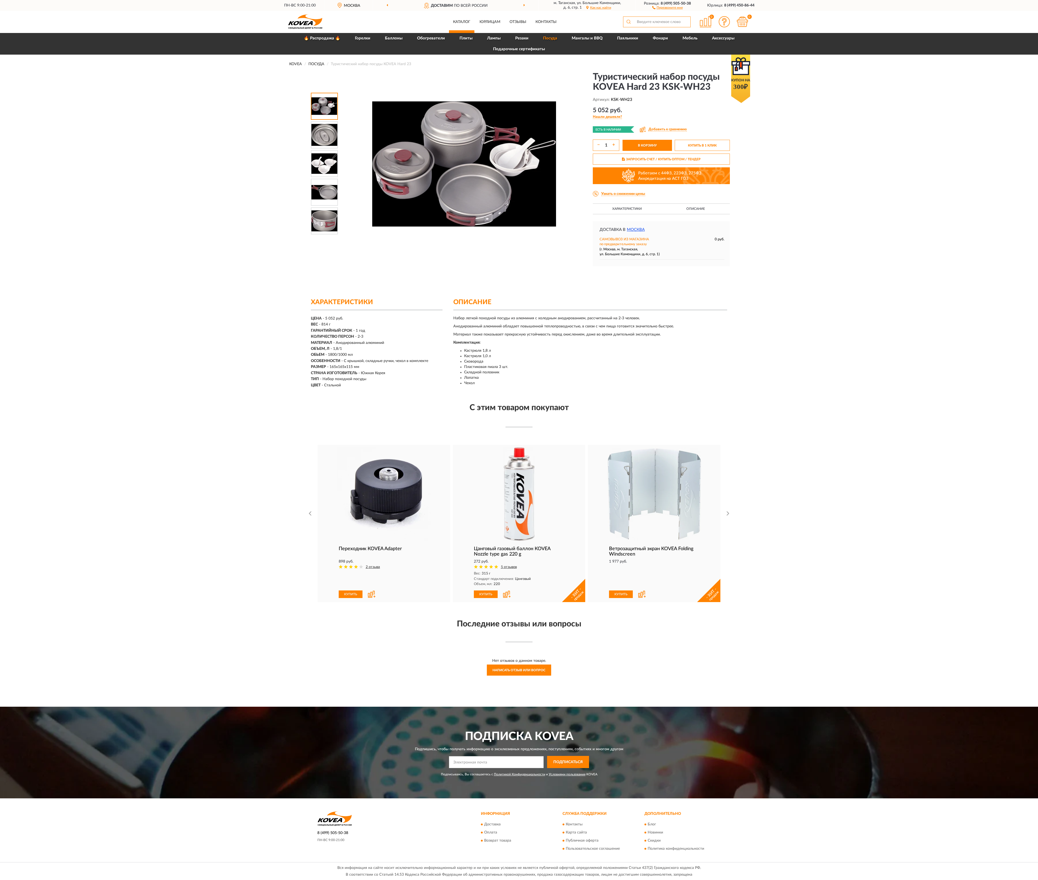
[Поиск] (628, 21)
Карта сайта (576, 832)
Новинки (655, 832)
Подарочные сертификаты (519, 49)
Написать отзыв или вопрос (519, 670)
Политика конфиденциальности (676, 849)
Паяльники (627, 38)
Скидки (654, 840)
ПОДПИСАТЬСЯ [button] (568, 762)
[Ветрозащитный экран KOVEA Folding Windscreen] (654, 494)
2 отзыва (373, 567)
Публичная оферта (582, 840)
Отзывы (518, 22)
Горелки (362, 38)
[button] (667, 7)
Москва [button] (636, 230)
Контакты (546, 22)
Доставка (492, 824)
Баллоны (393, 38)
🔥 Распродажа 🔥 (322, 38)
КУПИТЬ (350, 594)
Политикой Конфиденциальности (519, 774)
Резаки (521, 38)
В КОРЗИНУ (647, 145)
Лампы (494, 38)
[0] (742, 21)
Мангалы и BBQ (587, 38)
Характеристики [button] (627, 208)
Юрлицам (490, 22)
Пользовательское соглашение (593, 849)
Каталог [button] (461, 22)
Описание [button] (695, 208)
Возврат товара (497, 840)
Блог (652, 824)
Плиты (466, 38)
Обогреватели (431, 38)
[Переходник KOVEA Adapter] (383, 494)
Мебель (690, 38)
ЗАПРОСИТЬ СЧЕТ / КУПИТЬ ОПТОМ (663, 159)
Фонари (660, 38)
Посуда (550, 38)
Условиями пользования (567, 774)
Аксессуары (723, 38)
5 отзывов (509, 567)
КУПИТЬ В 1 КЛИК (702, 145)
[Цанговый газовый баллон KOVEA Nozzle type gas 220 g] (519, 494)
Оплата (490, 832)
